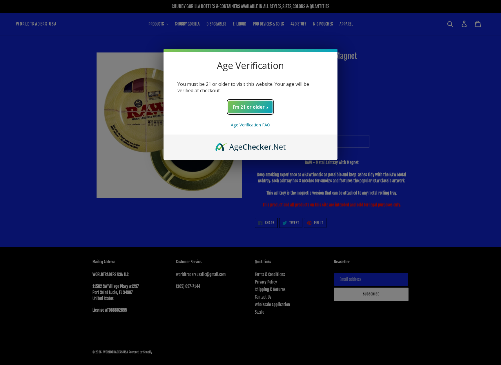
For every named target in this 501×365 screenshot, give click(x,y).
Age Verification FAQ (250, 125)
